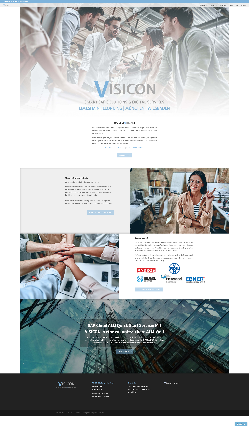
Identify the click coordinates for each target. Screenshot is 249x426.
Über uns (202, 5)
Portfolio (212, 5)
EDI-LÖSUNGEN (131, 148)
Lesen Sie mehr (124, 351)
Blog (237, 5)
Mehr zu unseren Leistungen (100, 212)
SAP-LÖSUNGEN (119, 148)
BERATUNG (109, 148)
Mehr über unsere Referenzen (149, 289)
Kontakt (243, 5)
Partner (231, 5)
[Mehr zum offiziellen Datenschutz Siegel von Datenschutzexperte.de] (171, 383)
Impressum (88, 413)
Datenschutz (99, 413)
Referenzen (223, 5)
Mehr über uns (124, 155)
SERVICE (141, 148)
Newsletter (146, 389)
